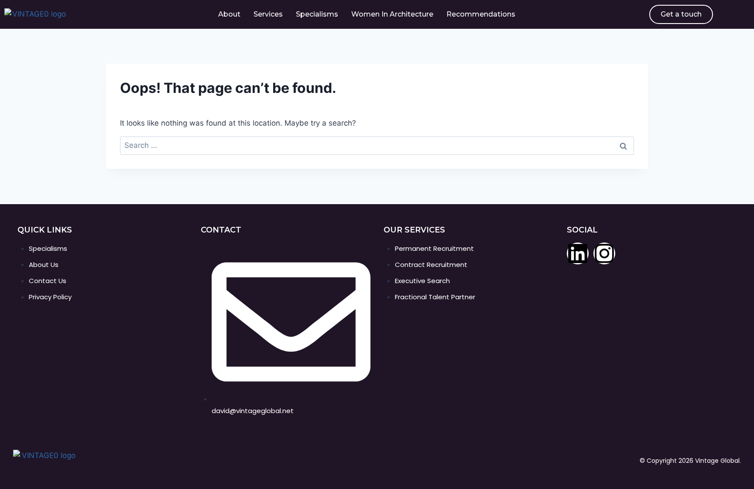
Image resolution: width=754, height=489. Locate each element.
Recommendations (480, 14)
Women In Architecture (392, 14)
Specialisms (317, 14)
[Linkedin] (578, 253)
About (229, 14)
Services (268, 14)
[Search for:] (377, 145)
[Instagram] (604, 253)
